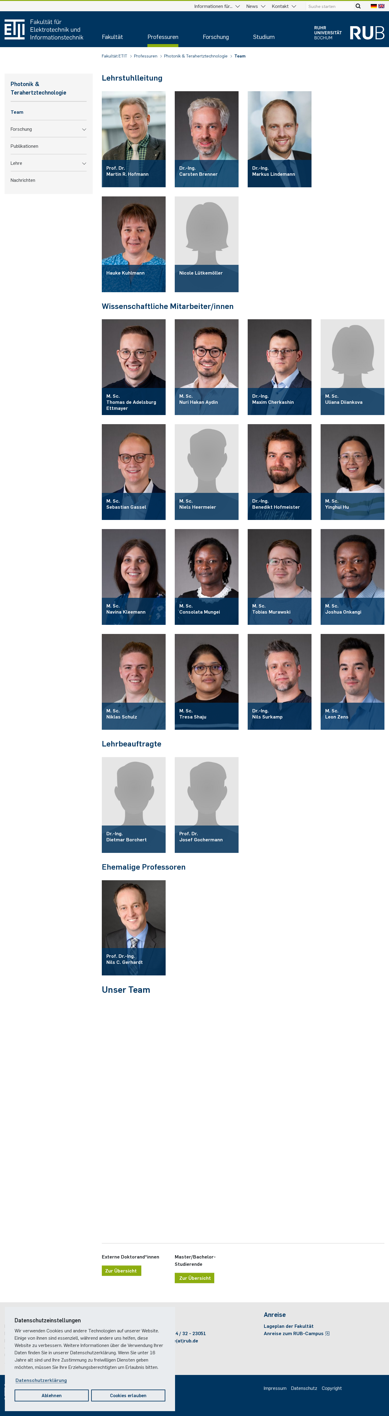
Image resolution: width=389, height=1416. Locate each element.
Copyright (332, 1388)
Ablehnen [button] (52, 1395)
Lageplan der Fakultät (289, 1326)
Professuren (162, 36)
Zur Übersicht (121, 1270)
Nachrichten (23, 180)
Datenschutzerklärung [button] (41, 1380)
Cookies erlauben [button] (128, 1395)
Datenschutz (304, 1388)
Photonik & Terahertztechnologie (196, 55)
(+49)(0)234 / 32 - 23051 (179, 1333)
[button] (84, 128)
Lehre (16, 163)
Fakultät (112, 36)
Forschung (216, 36)
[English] (381, 6)
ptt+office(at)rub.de (175, 1340)
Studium (264, 36)
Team (240, 55)
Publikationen (24, 146)
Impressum (275, 1388)
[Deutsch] (374, 6)
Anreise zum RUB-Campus (294, 1333)
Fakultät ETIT (115, 55)
